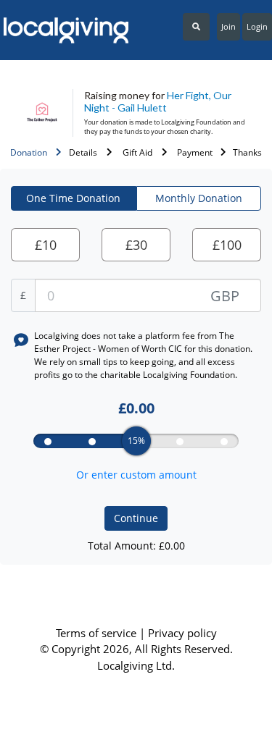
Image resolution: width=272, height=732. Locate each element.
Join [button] (228, 26)
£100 (227, 244)
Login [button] (257, 26)
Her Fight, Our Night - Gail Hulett (157, 101)
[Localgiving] (62, 30)
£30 (136, 244)
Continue (136, 518)
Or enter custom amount (136, 474)
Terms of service (97, 633)
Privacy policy (182, 633)
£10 (46, 244)
